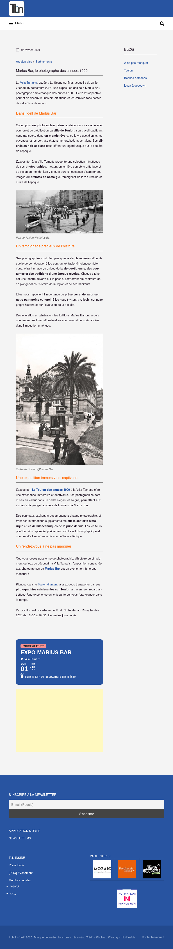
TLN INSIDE (17, 857)
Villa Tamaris (28, 82)
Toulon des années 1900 (53, 489)
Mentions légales (20, 880)
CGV (13, 893)
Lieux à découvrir (135, 85)
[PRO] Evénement (21, 873)
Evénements (44, 61)
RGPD (14, 886)
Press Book (16, 865)
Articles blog (24, 61)
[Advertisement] (59, 720)
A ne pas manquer (136, 62)
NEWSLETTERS (20, 838)
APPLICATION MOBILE (24, 831)
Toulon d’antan (47, 584)
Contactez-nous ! (153, 937)
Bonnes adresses (135, 78)
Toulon (128, 70)
